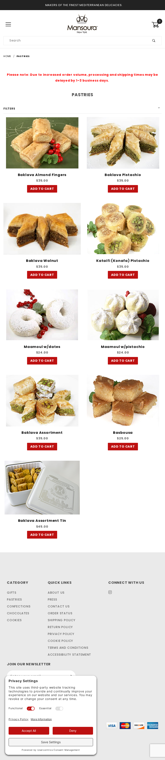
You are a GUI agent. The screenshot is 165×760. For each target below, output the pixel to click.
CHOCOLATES (18, 613)
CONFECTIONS (19, 606)
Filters (9, 108)
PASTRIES (14, 599)
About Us (56, 592)
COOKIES (14, 620)
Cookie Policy (60, 641)
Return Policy (60, 627)
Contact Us (59, 606)
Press (52, 599)
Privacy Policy (61, 634)
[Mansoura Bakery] (82, 23)
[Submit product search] (154, 40)
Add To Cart (42, 189)
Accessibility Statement (69, 654)
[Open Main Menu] (8, 25)
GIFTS (11, 592)
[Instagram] (112, 593)
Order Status (60, 613)
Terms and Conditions (68, 648)
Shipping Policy (61, 620)
